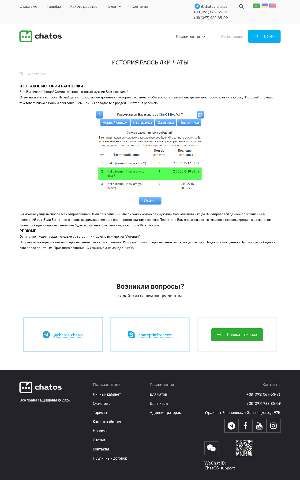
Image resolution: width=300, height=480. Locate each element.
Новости (100, 430)
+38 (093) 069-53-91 (263, 394)
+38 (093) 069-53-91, (210, 12)
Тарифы (54, 6)
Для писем (159, 403)
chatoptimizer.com (155, 334)
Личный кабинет (107, 394)
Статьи (99, 440)
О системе (28, 6)
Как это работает (84, 6)
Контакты (140, 6)
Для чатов (158, 394)
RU (257, 6)
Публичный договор (110, 458)
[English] (272, 6)
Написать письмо (242, 334)
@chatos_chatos (214, 6)
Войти (269, 36)
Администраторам (166, 412)
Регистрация (232, 36)
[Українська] (265, 6)
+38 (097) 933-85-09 (210, 17)
